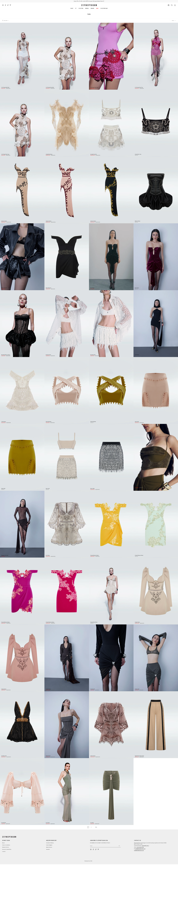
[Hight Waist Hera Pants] (156, 724)
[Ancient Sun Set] (111, 123)
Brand (3, 842)
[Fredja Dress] (156, 591)
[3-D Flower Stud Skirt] (66, 56)
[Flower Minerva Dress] (111, 524)
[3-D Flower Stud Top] (156, 56)
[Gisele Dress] (66, 657)
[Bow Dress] (111, 256)
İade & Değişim (49, 845)
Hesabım (48, 849)
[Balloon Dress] (156, 189)
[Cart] (175, 5)
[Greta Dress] (66, 724)
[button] (171, 5)
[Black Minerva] (66, 256)
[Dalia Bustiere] (66, 390)
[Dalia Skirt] (156, 390)
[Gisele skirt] (111, 657)
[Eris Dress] (66, 524)
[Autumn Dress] (66, 189)
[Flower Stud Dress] (111, 591)
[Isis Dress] (66, 791)
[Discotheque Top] (156, 457)
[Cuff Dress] (156, 323)
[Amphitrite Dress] (66, 123)
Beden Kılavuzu (49, 847)
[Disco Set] (66, 457)
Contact (3, 851)
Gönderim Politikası (50, 842)
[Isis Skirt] (111, 791)
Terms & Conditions (6, 845)
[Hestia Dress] (111, 724)
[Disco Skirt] (111, 457)
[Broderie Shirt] (66, 323)
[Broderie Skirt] (111, 323)
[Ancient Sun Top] (156, 123)
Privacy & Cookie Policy (6, 849)
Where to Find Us (5, 847)
